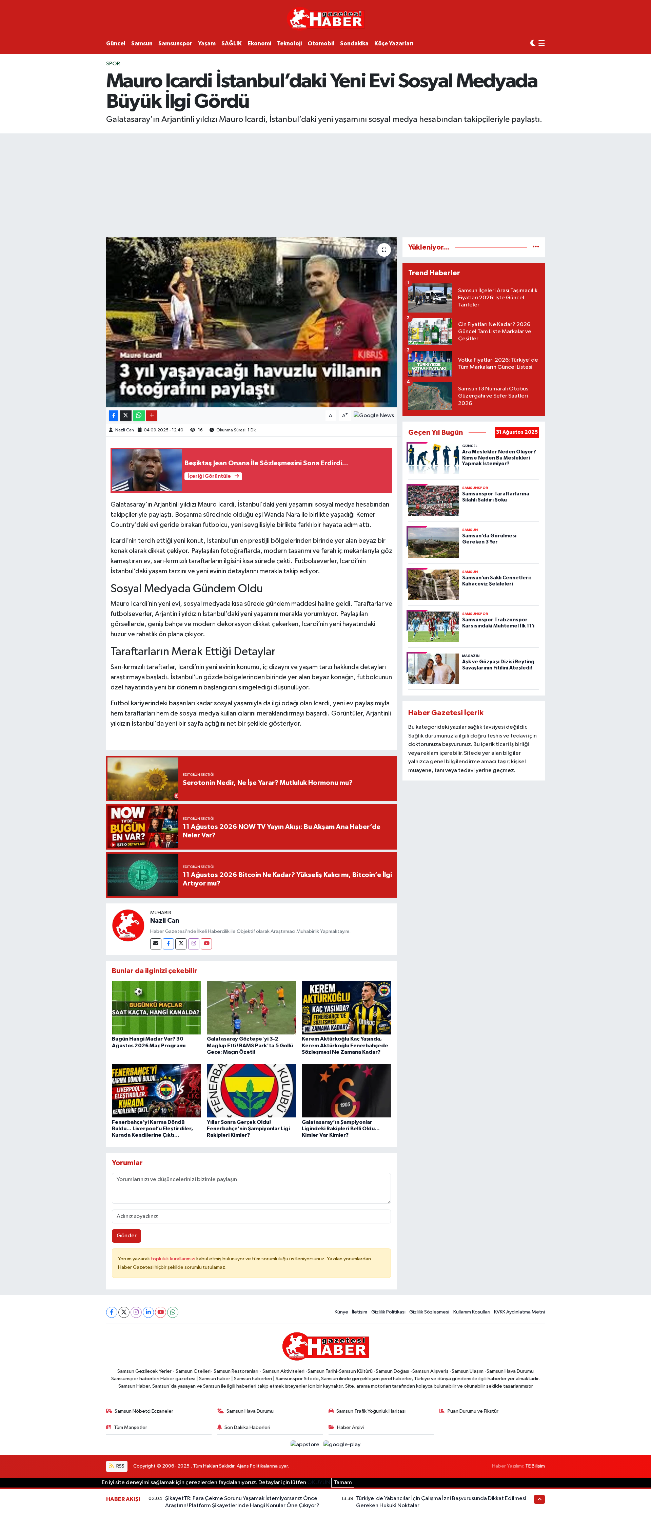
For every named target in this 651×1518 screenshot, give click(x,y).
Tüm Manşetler (130, 1427)
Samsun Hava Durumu (250, 1411)
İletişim (359, 1311)
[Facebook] (168, 943)
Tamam (343, 1482)
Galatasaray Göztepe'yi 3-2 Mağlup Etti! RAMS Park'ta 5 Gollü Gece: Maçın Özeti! (250, 1045)
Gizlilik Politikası (388, 1311)
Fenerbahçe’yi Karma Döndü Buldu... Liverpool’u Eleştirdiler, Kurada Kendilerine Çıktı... (152, 1128)
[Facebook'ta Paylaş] (113, 416)
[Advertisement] (325, 184)
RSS (119, 1466)
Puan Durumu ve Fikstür (473, 1411)
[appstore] (305, 1445)
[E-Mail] (155, 943)
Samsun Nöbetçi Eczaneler (144, 1411)
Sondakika (354, 43)
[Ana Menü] (541, 44)
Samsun (142, 43)
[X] (124, 1312)
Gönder (127, 1236)
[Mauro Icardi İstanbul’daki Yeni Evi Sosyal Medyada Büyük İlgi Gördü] (251, 322)
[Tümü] (536, 247)
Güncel (115, 43)
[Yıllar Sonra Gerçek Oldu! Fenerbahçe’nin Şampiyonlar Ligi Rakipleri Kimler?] (251, 1090)
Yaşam (207, 43)
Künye (341, 1311)
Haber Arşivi (350, 1427)
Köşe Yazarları (394, 43)
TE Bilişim (535, 1466)
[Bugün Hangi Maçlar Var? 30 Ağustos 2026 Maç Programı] (156, 1007)
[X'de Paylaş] (126, 416)
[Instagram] (193, 943)
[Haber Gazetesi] (326, 18)
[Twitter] (180, 943)
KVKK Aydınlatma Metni (519, 1311)
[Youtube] (206, 943)
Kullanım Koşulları (471, 1311)
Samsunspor (175, 43)
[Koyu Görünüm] (533, 43)
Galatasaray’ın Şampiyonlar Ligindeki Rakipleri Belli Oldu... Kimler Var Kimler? (341, 1128)
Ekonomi (259, 43)
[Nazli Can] (128, 925)
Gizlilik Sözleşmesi (429, 1311)
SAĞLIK (231, 43)
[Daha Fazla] (151, 416)
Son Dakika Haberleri (247, 1427)
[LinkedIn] (148, 1312)
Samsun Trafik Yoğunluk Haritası (371, 1411)
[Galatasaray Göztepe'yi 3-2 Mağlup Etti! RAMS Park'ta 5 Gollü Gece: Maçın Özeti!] (251, 1007)
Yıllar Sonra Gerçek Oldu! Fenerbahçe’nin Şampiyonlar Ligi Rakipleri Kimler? (248, 1128)
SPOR (113, 64)
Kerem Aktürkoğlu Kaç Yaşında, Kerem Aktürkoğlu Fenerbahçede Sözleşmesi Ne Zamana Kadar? (345, 1045)
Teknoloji (289, 43)
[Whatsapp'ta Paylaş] (139, 416)
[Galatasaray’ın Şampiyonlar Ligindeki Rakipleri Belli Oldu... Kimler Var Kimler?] (346, 1090)
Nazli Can (124, 430)
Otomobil (321, 43)
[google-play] (342, 1445)
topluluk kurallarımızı (173, 1258)
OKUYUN (318, 1482)
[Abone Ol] (374, 416)
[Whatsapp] (172, 1312)
